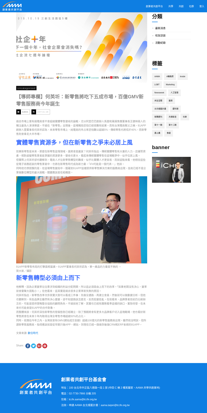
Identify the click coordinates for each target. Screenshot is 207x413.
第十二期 (172, 125)
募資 (171, 101)
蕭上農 (157, 133)
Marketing (170, 84)
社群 (185, 117)
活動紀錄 (160, 42)
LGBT (156, 84)
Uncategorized (26, 88)
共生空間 (158, 101)
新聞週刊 (158, 117)
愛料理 (175, 109)
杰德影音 (172, 117)
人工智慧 (174, 93)
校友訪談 (160, 35)
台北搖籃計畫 (160, 109)
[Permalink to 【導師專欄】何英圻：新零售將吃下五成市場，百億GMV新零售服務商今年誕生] (81, 47)
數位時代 (33, 333)
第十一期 (158, 125)
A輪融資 (170, 76)
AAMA (25, 112)
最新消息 (160, 28)
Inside (182, 76)
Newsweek (159, 93)
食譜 (169, 133)
